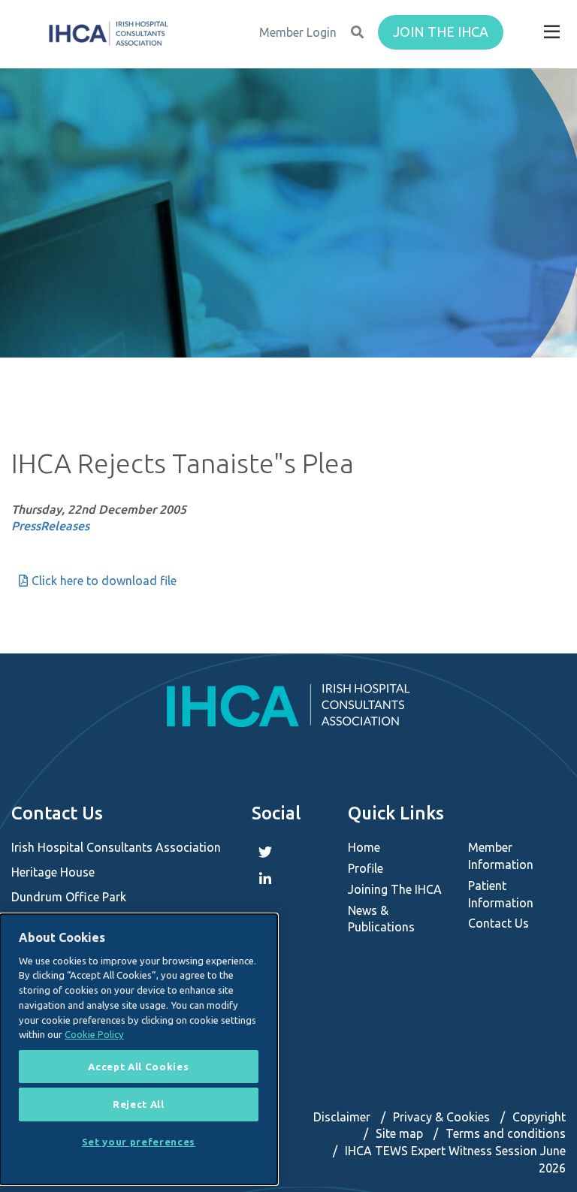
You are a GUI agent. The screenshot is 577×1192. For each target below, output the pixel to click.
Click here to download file (104, 580)
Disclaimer (341, 1117)
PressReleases (50, 526)
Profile (365, 868)
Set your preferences (138, 1141)
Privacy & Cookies (441, 1117)
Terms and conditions (506, 1133)
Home (364, 847)
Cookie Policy (94, 1034)
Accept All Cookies (138, 1066)
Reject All (139, 1104)
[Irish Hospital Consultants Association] (107, 34)
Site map (399, 1133)
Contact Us (498, 923)
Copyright (539, 1117)
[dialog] (138, 1049)
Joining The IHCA (395, 889)
